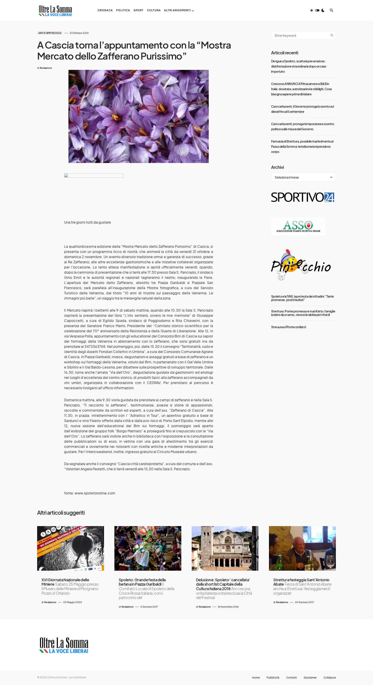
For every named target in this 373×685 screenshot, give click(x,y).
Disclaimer (310, 677)
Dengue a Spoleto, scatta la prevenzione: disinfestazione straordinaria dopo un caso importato (298, 66)
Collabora (330, 677)
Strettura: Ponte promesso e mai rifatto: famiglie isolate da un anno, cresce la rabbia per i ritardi (303, 312)
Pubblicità (273, 677)
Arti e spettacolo (50, 33)
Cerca (332, 35)
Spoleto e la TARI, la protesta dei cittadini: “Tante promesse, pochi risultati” (302, 298)
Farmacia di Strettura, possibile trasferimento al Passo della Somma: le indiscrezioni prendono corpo (302, 146)
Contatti (291, 677)
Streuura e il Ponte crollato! (288, 327)
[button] (317, 10)
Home (256, 677)
